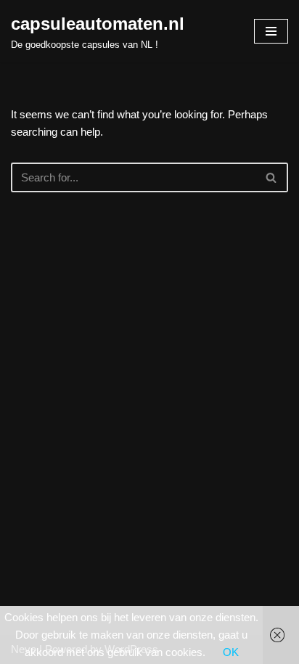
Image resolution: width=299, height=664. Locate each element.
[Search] (271, 177)
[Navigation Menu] (271, 31)
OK (231, 652)
